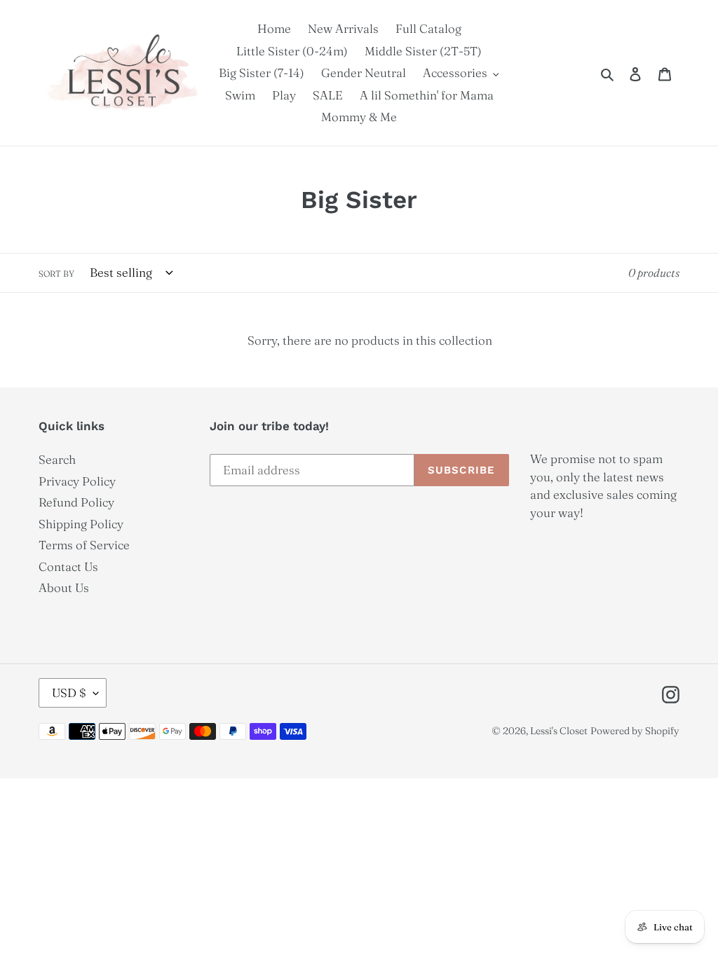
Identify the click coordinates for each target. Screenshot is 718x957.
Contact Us (68, 566)
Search (57, 459)
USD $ (69, 692)
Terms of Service (84, 544)
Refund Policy (76, 502)
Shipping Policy (81, 523)
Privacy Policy (77, 481)
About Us (64, 587)
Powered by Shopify (634, 730)
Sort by (56, 273)
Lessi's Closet (559, 730)
